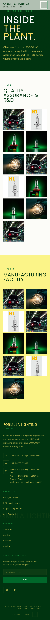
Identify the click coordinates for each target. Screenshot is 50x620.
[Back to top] (35, 614)
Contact (7, 546)
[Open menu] (44, 5)
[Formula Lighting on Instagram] (6, 590)
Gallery (7, 535)
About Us (8, 529)
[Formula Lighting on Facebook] (15, 590)
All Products (10, 514)
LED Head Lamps (11, 503)
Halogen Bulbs (10, 497)
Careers (7, 541)
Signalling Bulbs (12, 509)
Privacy (16, 614)
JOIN (25, 580)
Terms (26, 614)
